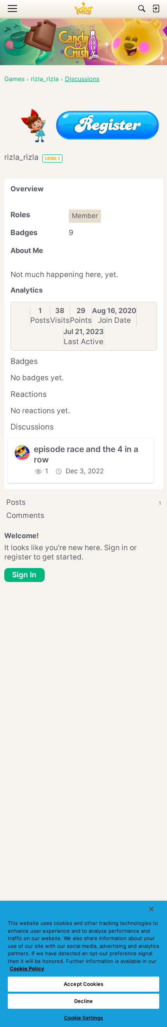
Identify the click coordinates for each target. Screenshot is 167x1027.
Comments (25, 515)
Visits (60, 320)
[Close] (151, 909)
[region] (83, 964)
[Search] (142, 8)
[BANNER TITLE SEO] (83, 8)
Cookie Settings (83, 1018)
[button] (22, 453)
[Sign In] (156, 8)
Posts (40, 320)
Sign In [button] (24, 574)
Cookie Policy (27, 968)
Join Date (114, 320)
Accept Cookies (83, 984)
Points (81, 320)
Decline (83, 1001)
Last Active (83, 341)
